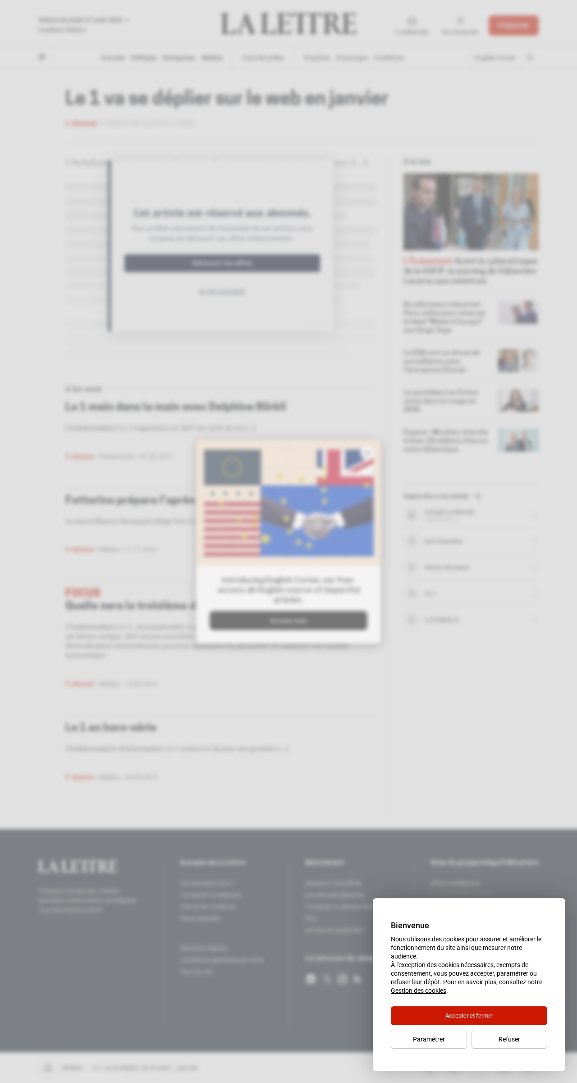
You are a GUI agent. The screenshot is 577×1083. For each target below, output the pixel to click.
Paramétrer (429, 1039)
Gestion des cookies (418, 990)
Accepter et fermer (469, 1015)
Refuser (509, 1039)
